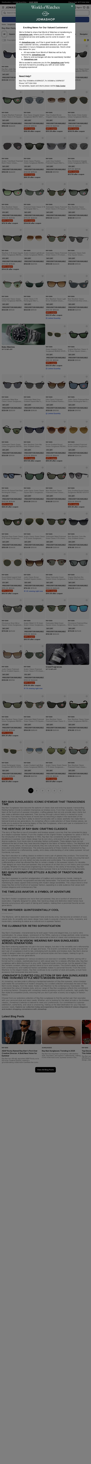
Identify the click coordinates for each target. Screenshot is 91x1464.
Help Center (60, 86)
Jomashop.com (25, 34)
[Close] (72, 6)
